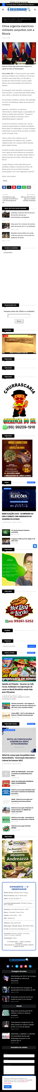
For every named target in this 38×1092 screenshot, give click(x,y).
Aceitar (7, 1087)
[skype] (16, 966)
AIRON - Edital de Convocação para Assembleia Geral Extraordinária (21, 800)
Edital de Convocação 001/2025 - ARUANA (21, 827)
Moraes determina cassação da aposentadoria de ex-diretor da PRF (23, 989)
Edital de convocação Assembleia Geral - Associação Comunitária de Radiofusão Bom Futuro (23, 791)
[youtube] (25, 966)
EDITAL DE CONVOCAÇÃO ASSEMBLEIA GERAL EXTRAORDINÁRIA (22, 782)
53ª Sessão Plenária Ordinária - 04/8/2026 (20, 531)
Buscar (19, 321)
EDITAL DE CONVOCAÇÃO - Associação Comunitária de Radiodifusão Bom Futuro (22, 773)
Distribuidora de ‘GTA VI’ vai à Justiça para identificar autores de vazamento (23, 978)
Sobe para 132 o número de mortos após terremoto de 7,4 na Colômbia (23, 225)
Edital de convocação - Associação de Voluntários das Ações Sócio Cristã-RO (22, 818)
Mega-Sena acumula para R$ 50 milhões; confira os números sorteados (21, 1013)
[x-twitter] (12, 966)
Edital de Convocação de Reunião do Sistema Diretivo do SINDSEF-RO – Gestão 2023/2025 (22, 809)
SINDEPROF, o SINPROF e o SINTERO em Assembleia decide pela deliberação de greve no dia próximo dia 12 (23, 1037)
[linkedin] (30, 966)
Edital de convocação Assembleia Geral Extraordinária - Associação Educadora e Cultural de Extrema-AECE (18, 758)
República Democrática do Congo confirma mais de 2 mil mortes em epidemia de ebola (22, 235)
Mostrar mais (31, 482)
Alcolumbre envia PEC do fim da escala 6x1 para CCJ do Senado (22, 998)
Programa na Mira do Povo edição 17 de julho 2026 (23, 540)
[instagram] (21, 966)
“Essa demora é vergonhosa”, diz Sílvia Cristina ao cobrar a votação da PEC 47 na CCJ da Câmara (22, 1024)
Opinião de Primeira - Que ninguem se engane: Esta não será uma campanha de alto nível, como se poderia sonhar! (23, 705)
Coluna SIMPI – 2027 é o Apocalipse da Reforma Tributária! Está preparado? (22, 714)
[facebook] (7, 966)
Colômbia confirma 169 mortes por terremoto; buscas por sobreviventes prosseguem (23, 215)
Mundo (14, 19)
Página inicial (7, 19)
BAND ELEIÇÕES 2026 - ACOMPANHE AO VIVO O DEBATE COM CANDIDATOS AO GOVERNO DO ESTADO (17, 516)
